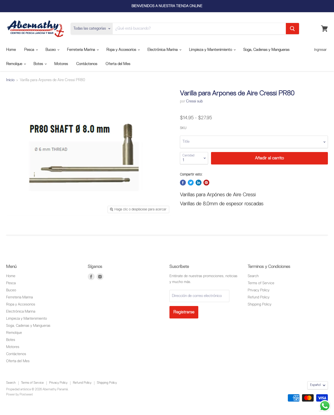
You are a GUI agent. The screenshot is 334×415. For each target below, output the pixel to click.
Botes (38, 64)
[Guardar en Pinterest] (206, 183)
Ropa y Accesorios (121, 50)
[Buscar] (292, 28)
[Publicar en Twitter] (191, 183)
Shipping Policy (259, 304)
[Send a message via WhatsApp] (325, 406)
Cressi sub (194, 101)
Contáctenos (86, 64)
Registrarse (183, 312)
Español (315, 385)
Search (253, 276)
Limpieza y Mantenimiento (211, 50)
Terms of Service (261, 283)
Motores (61, 64)
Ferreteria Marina (81, 50)
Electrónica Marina (163, 50)
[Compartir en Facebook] (183, 183)
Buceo (51, 50)
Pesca (29, 50)
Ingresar (320, 50)
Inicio (10, 80)
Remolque (14, 64)
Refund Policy (258, 297)
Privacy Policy (258, 290)
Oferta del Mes (118, 64)
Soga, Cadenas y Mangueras (266, 50)
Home (11, 50)
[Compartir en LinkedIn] (198, 183)
